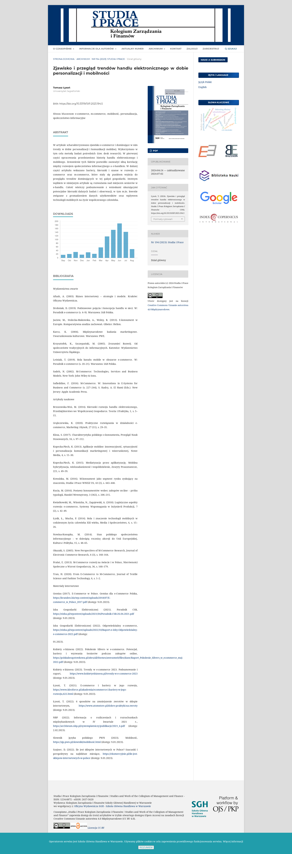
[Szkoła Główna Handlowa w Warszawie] (199, 820)
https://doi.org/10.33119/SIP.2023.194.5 (81, 103)
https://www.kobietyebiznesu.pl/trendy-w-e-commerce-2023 (104, 673)
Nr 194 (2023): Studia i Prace (108, 59)
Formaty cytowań (163, 219)
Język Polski (205, 82)
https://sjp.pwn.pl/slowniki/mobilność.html (77, 742)
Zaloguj (192, 48)
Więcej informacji (233, 841)
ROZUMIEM (146, 847)
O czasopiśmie (62, 48)
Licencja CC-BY (96, 827)
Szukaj (232, 48)
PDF (155, 150)
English (202, 87)
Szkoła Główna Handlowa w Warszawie (128, 806)
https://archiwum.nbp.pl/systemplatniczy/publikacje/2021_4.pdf (89, 726)
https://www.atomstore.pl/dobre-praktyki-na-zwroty (108, 705)
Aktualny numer (132, 48)
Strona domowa (63, 59)
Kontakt (175, 48)
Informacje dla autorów (96, 48)
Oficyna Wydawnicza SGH (89, 806)
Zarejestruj (211, 48)
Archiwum (156, 48)
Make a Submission (213, 59)
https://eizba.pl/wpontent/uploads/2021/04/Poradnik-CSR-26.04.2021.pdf (93, 613)
